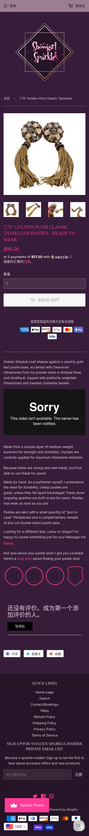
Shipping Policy (44, 723)
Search (44, 698)
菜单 (12, 6)
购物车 (80, 6)
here (8, 543)
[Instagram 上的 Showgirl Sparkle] (51, 797)
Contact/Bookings (44, 704)
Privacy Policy (45, 729)
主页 (7, 98)
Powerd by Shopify (64, 809)
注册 (78, 774)
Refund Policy (44, 717)
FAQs (45, 711)
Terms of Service (45, 735)
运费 (26, 261)
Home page (45, 692)
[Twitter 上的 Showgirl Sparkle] (35, 797)
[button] (44, 256)
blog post (24, 558)
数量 (7, 274)
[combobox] (16, 826)
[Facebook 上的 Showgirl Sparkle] (43, 797)
